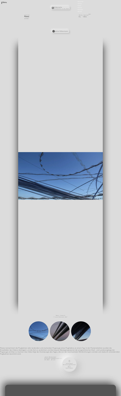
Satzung (80, 7)
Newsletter (81, 1)
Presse (79, 5)
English (80, 11)
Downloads (80, 9)
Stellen (80, 3)
